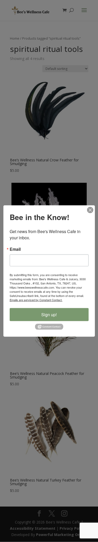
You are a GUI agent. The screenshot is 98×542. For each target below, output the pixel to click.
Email (15, 249)
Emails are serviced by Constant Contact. (36, 299)
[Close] (90, 210)
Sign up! (49, 314)
